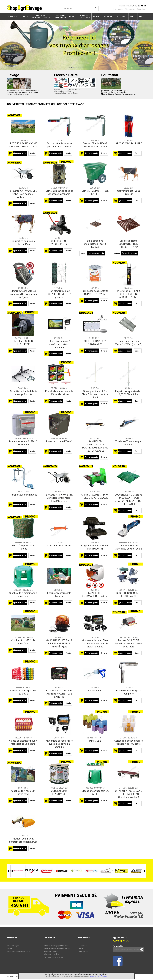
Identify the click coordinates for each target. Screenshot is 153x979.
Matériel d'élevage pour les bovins (57, 948)
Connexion (83, 946)
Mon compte (83, 951)
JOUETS (132, 17)
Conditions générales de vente (18, 951)
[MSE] (106, 871)
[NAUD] (17, 871)
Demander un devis (96, 253)
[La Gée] (121, 871)
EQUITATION (108, 17)
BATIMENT (96, 17)
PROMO (141, 17)
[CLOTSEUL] (61, 871)
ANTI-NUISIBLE (121, 17)
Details (32, 153)
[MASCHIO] (31, 871)
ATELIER (26, 17)
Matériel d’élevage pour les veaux (56, 946)
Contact (10, 948)
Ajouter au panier (20, 153)
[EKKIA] (91, 871)
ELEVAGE (72, 17)
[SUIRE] (136, 871)
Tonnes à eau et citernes (53, 957)
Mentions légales (13, 946)
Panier (81, 948)
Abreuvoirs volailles (51, 954)
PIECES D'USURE (14, 17)
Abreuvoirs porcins (51, 951)
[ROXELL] (46, 871)
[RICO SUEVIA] (76, 871)
